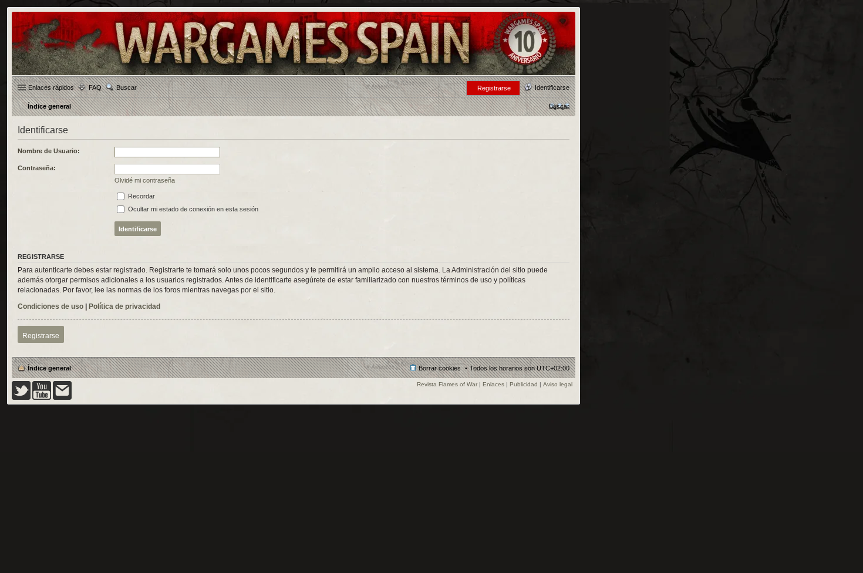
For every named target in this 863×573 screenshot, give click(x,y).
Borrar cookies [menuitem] (440, 368)
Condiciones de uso (50, 306)
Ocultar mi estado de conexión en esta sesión (192, 209)
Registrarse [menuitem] (494, 88)
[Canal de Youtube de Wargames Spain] (41, 398)
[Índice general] (293, 74)
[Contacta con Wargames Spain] (62, 398)
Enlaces (493, 384)
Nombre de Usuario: (49, 150)
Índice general (49, 368)
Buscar (126, 87)
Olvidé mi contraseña (144, 180)
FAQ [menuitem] (95, 87)
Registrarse (40, 336)
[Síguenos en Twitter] (21, 398)
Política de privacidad (124, 306)
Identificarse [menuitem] (552, 87)
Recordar (140, 196)
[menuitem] (559, 106)
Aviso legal (557, 384)
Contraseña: (37, 167)
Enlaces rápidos (51, 87)
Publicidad (524, 384)
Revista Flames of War (447, 384)
